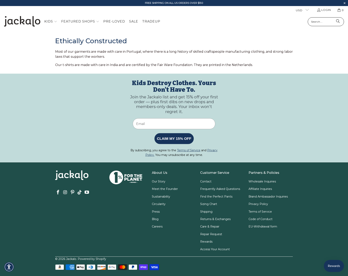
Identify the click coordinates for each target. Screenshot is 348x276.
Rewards (206, 241)
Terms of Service (260, 211)
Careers (157, 226)
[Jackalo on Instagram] (65, 192)
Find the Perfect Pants (216, 196)
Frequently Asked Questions (220, 189)
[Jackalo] (22, 21)
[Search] (338, 21)
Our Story (158, 181)
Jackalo (71, 259)
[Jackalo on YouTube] (87, 192)
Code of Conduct (260, 219)
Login (326, 9)
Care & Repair (209, 226)
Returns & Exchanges (215, 219)
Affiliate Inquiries (260, 189)
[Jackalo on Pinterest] (72, 192)
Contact (205, 181)
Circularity (159, 204)
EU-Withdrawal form (263, 226)
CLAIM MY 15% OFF (174, 139)
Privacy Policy (258, 204)
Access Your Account (215, 249)
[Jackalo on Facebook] (58, 192)
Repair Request (211, 234)
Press (156, 211)
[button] (344, 3)
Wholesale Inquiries (262, 181)
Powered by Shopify (92, 259)
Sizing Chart (208, 204)
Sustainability (161, 196)
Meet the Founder (165, 189)
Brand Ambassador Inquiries (268, 196)
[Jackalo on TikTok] (80, 192)
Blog (155, 219)
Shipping (206, 211)
